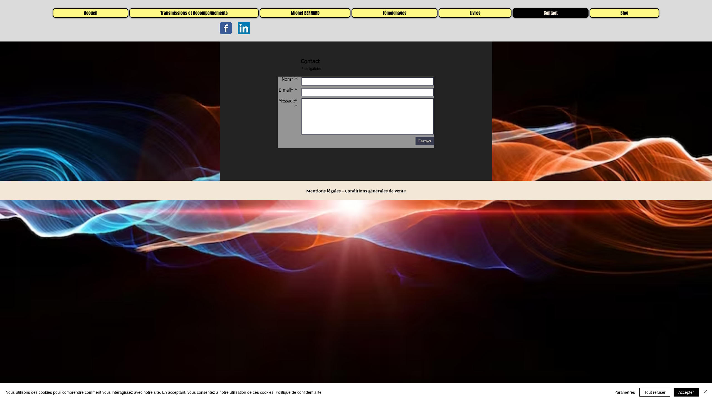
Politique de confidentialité (299, 392)
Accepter (686, 392)
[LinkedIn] (244, 28)
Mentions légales (324, 191)
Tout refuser (655, 392)
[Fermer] (705, 392)
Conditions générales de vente (375, 191)
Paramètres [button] (624, 392)
